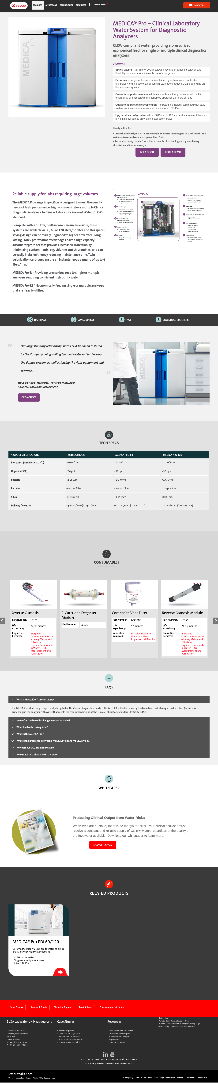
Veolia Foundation (23, 1078)
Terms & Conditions (143, 1077)
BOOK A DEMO (173, 152)
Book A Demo (85, 1007)
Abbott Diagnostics (66, 1030)
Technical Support (63, 1007)
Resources (81, 5)
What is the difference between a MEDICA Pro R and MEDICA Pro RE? (53, 741)
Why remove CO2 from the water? (35, 747)
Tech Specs (40, 320)
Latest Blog (163, 1018)
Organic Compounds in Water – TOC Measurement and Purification (42, 649)
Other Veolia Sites (20, 1074)
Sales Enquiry (16, 1007)
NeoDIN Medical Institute (69, 1036)
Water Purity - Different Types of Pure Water (177, 1026)
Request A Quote (39, 1007)
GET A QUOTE (147, 152)
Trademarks (190, 1077)
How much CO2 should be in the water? (38, 754)
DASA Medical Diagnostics (69, 1033)
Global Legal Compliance (164, 1077)
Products (37, 5)
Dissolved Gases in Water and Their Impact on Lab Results (143, 636)
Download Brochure (175, 320)
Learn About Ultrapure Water (121, 1030)
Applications (51, 5)
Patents (180, 1077)
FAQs (128, 320)
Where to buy (100, 4)
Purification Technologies (119, 1036)
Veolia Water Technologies (44, 1078)
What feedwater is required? (32, 727)
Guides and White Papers (119, 1033)
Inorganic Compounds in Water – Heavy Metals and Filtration (42, 638)
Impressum (202, 1077)
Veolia (10, 1078)
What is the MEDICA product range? (36, 699)
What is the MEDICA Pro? (30, 734)
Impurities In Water (117, 1042)
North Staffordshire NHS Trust (71, 1039)
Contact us (199, 5)
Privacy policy (127, 1077)
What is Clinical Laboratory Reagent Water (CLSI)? (179, 1023)
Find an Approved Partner (112, 1007)
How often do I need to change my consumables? (43, 720)
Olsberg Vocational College (70, 1042)
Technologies (66, 5)
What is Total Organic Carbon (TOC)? (174, 1021)
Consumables (86, 320)
